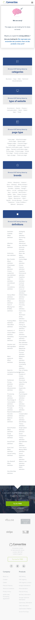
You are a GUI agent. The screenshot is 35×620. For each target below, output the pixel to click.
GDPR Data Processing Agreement (6, 596)
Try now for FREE (17, 559)
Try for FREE (17, 504)
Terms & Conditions (8, 588)
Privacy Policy (7, 591)
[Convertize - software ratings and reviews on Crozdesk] (25, 523)
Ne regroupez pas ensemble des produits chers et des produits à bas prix (18, 41)
